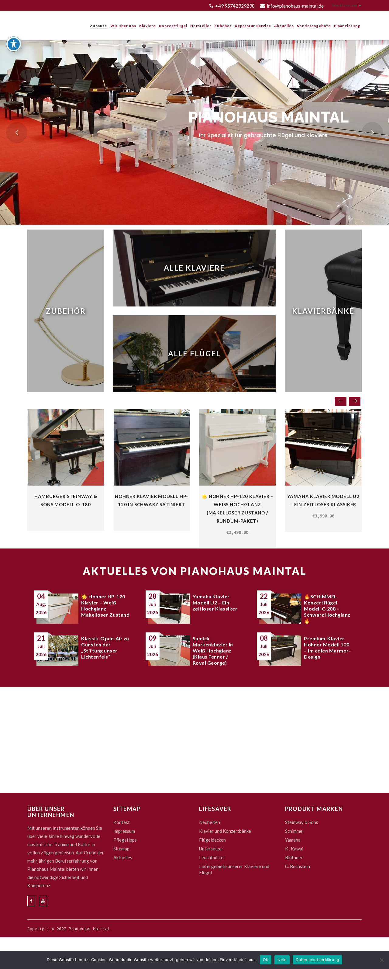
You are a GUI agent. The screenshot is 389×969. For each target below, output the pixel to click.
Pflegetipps (125, 840)
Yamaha (293, 840)
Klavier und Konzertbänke (225, 831)
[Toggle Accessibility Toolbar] (13, 44)
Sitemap (121, 848)
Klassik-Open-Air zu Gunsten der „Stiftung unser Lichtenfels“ (105, 647)
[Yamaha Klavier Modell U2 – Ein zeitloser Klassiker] (323, 447)
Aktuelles (122, 857)
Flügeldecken (212, 840)
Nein (282, 959)
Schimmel (294, 831)
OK (266, 959)
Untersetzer (211, 848)
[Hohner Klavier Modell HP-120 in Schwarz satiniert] (152, 447)
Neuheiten (209, 822)
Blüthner (294, 857)
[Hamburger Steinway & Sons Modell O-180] (66, 447)
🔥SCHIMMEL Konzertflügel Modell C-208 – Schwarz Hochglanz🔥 (327, 609)
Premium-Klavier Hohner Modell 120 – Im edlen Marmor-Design (327, 647)
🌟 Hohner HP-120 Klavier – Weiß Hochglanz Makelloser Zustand (105, 606)
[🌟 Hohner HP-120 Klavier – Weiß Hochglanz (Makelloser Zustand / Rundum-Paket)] (237, 447)
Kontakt (121, 822)
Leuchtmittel (212, 857)
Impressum (124, 831)
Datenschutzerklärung (317, 959)
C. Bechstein (297, 866)
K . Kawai (294, 848)
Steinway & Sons (301, 822)
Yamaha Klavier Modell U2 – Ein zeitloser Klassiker (215, 602)
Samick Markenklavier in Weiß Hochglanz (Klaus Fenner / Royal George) (213, 650)
